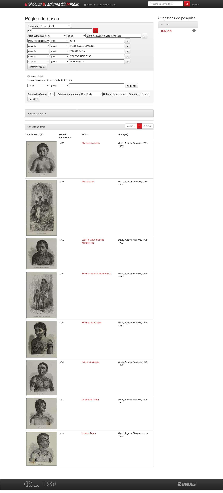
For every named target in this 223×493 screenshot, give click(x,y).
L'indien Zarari (89, 433)
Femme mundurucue (92, 322)
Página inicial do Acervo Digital (101, 4)
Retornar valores (37, 66)
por (29, 30)
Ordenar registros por (69, 94)
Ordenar (107, 94)
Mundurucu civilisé (91, 142)
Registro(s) (134, 94)
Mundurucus (88, 181)
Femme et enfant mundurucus (96, 273)
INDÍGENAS (166, 30)
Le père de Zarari (90, 399)
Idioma (195, 4)
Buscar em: (33, 25)
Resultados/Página (37, 94)
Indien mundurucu (90, 361)
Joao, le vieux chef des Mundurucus (93, 241)
